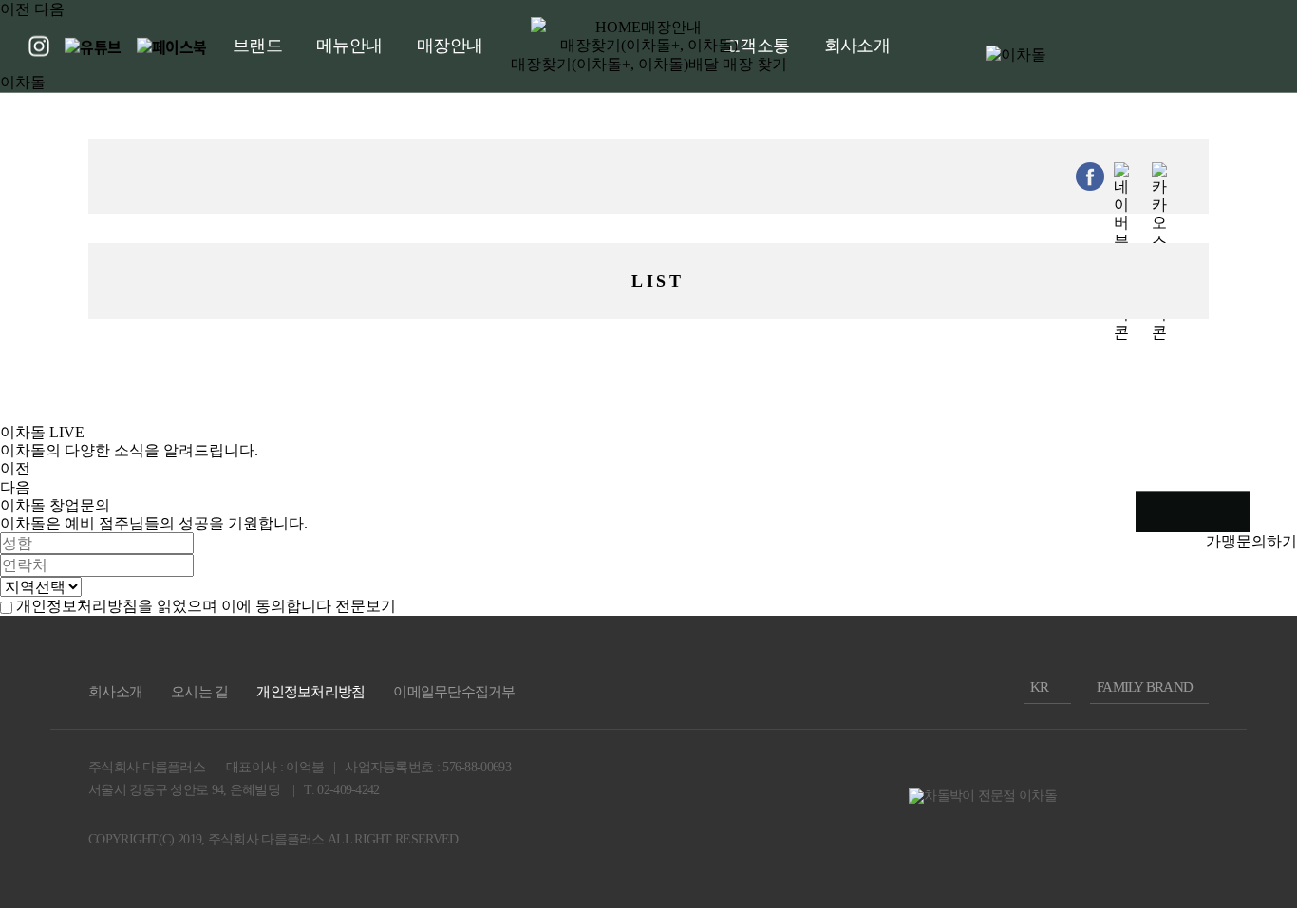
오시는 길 (199, 691)
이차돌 (23, 82)
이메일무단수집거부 (454, 691)
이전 (15, 9)
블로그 (1213, 512)
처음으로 (1193, 548)
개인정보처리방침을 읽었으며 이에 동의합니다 (173, 606)
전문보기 (365, 606)
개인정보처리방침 (310, 691)
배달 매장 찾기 (737, 64)
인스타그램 (1157, 512)
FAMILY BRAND (1145, 687)
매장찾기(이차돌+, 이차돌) (599, 64)
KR (1039, 687)
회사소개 (115, 691)
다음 (49, 9)
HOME (618, 27)
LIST (657, 280)
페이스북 (1233, 512)
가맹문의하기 (1251, 541)
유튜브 (1186, 512)
